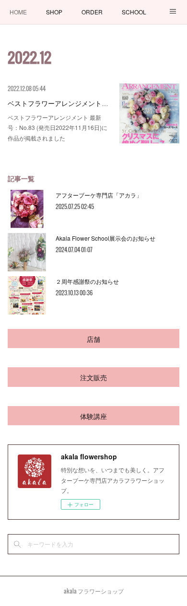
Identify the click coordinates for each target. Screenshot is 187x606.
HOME (18, 12)
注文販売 (93, 377)
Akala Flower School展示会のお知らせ (105, 238)
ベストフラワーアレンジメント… (58, 103)
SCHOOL (134, 12)
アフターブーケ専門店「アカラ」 (99, 195)
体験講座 (93, 416)
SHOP (54, 12)
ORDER (92, 12)
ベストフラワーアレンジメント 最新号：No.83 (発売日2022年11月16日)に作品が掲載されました (57, 127)
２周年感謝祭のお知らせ (87, 281)
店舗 (93, 339)
